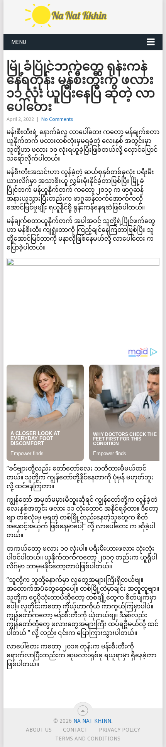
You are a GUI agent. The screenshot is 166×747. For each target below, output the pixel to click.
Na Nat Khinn (92, 721)
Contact (75, 730)
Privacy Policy (119, 730)
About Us (39, 730)
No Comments (57, 119)
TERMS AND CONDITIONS (87, 738)
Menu (18, 42)
